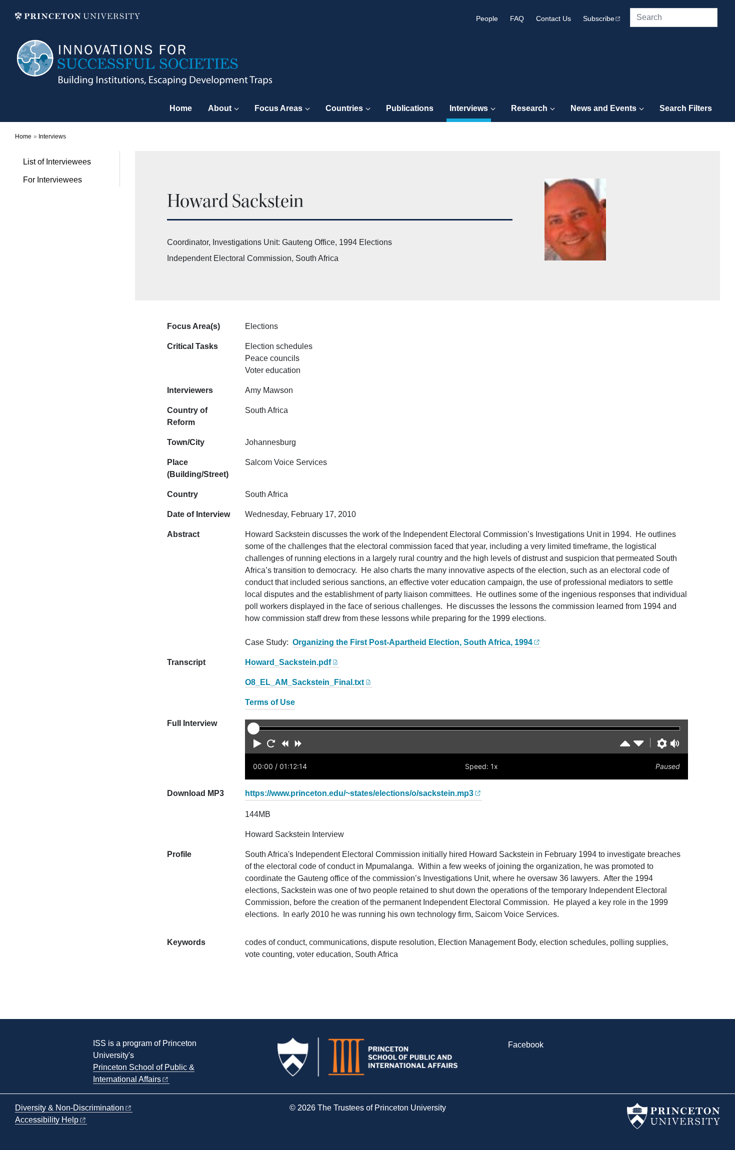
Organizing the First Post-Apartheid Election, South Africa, (412, 642)
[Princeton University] (77, 16)
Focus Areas (278, 108)
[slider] (254, 728)
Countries (344, 108)
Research (529, 108)
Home (181, 108)
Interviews (470, 108)
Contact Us (553, 18)
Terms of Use (270, 702)
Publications (410, 108)
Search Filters (686, 108)
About (220, 108)
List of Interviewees (57, 162)
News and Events (603, 108)
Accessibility (46, 1120)
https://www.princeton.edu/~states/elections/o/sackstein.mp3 (359, 793)
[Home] (145, 67)
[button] (258, 744)
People (487, 18)
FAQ (517, 18)
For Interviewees (52, 180)
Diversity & (69, 1108)
